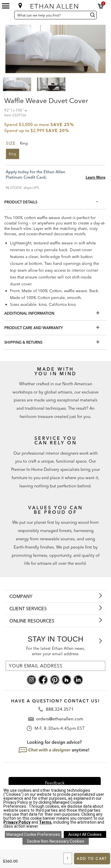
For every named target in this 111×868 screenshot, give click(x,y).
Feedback (55, 782)
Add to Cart (92, 858)
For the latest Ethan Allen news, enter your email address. (55, 651)
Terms (45, 822)
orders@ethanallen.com (59, 718)
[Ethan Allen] (55, 5)
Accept (85, 834)
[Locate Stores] (20, 5)
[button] (101, 6)
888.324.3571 (60, 709)
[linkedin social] (78, 679)
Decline (55, 841)
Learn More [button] (95, 177)
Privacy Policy (16, 822)
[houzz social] (66, 679)
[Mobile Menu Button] (6, 6)
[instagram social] (31, 679)
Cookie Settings (33, 834)
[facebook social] (43, 679)
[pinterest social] (54, 679)
